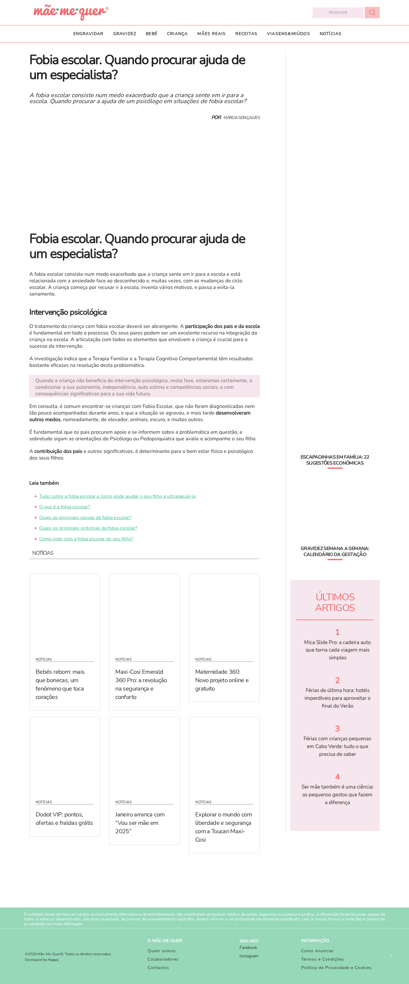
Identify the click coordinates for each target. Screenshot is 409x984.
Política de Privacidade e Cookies (336, 968)
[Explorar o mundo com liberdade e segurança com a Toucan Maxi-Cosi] (224, 754)
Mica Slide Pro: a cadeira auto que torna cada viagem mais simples (337, 650)
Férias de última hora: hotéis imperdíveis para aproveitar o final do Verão (337, 698)
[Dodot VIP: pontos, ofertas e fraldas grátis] (65, 754)
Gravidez (125, 34)
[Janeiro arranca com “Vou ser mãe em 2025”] (144, 754)
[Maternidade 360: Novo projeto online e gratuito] (224, 611)
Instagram (249, 956)
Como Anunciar (317, 951)
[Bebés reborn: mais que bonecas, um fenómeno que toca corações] (65, 611)
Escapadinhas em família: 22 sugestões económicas (335, 460)
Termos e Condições (322, 959)
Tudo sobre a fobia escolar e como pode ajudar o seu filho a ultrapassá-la (117, 496)
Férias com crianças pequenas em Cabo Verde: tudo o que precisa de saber (337, 746)
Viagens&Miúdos (288, 34)
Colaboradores (163, 959)
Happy (53, 960)
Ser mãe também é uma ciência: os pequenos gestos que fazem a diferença (338, 794)
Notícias (331, 34)
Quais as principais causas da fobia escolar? (85, 517)
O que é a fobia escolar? (64, 507)
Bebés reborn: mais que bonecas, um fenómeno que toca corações (60, 684)
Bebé (151, 34)
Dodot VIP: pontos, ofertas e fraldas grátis (64, 818)
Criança (177, 34)
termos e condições (345, 919)
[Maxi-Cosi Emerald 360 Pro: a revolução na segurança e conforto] (144, 611)
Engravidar (88, 34)
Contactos (158, 968)
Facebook (248, 947)
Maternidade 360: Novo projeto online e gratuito (222, 680)
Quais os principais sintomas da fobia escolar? (88, 528)
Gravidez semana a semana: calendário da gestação (335, 551)
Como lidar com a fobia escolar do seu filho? (86, 539)
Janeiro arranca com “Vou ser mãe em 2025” (139, 822)
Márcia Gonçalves (242, 117)
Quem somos (162, 951)
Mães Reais (211, 34)
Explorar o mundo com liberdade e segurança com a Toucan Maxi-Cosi (223, 827)
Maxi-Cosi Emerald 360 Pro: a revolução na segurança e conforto (141, 684)
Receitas (246, 34)
